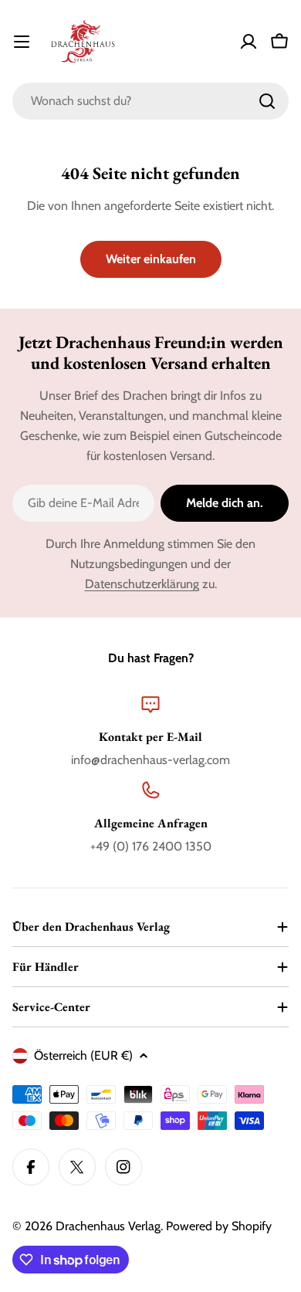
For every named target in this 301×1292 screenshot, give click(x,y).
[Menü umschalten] (21, 41)
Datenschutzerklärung (142, 584)
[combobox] (150, 101)
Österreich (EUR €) (83, 1055)
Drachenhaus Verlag (108, 1226)
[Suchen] (267, 101)
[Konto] (248, 41)
